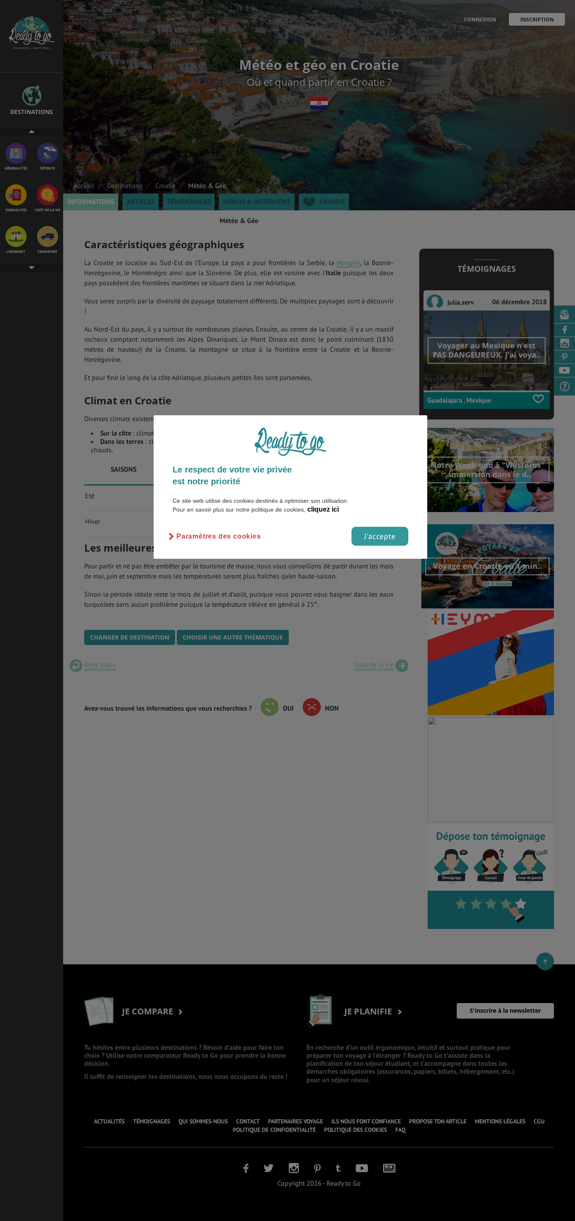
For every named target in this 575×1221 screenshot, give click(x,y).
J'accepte (380, 536)
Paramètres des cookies (218, 536)
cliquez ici (323, 509)
